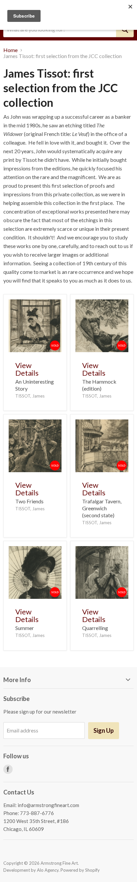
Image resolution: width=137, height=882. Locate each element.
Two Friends (29, 501)
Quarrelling (95, 628)
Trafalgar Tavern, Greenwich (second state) (101, 508)
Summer (24, 628)
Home (10, 50)
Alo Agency (48, 870)
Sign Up (103, 730)
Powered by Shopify (80, 870)
